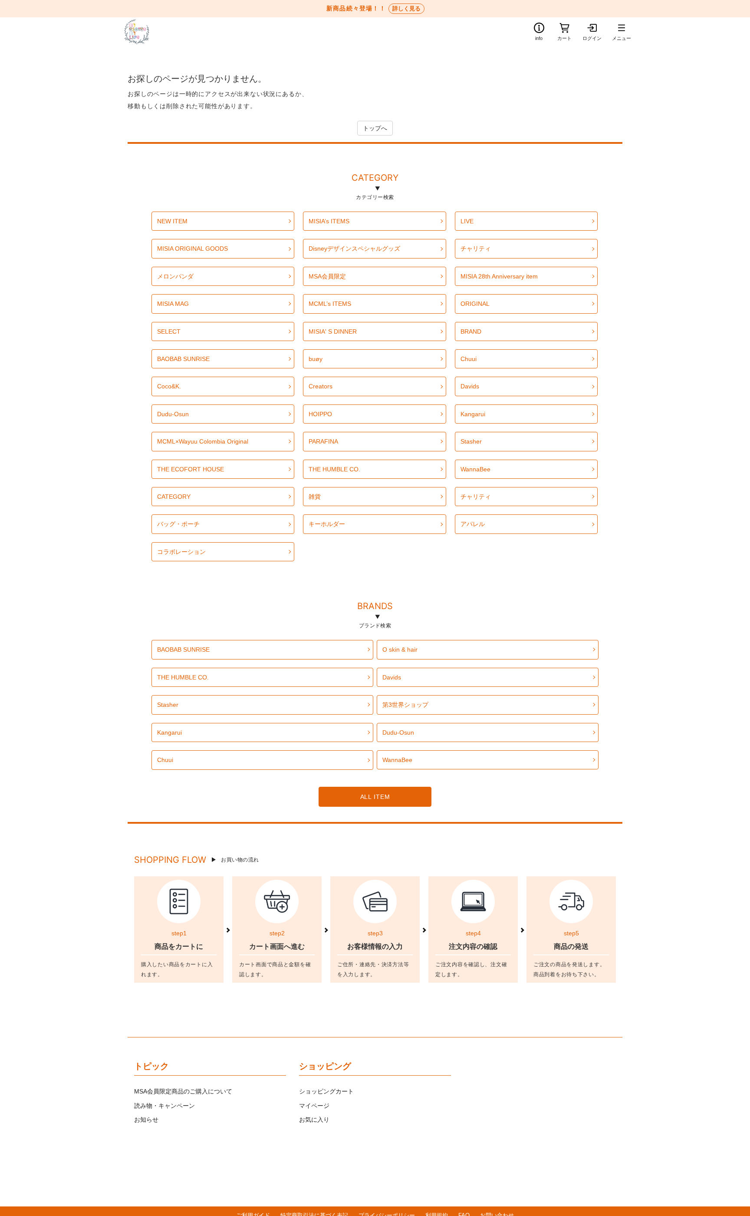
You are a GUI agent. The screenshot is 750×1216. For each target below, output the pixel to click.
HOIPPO (320, 414)
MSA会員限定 (327, 276)
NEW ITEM (172, 221)
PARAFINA (323, 441)
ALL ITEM (375, 796)
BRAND (471, 331)
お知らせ (146, 1119)
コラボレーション (181, 551)
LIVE (467, 221)
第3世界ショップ (405, 704)
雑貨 (315, 496)
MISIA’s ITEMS (329, 221)
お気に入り (314, 1119)
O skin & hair (400, 649)
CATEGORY (375, 179)
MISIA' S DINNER (333, 331)
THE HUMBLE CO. (334, 469)
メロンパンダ (175, 276)
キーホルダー (327, 523)
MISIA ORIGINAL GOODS (192, 248)
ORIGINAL (475, 303)
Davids (470, 386)
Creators (320, 386)
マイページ (314, 1105)
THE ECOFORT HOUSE (190, 469)
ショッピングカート (326, 1091)
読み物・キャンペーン (164, 1105)
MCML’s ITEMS (330, 303)
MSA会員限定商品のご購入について (183, 1091)
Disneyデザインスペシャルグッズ (354, 248)
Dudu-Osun (173, 414)
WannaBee (475, 469)
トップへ (375, 128)
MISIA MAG (173, 303)
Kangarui (473, 414)
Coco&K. (169, 386)
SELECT (169, 331)
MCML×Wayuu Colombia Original (202, 441)
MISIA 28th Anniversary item (499, 276)
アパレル (473, 523)
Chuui (469, 358)
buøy (315, 358)
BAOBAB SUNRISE (183, 358)
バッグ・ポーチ (178, 523)
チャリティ (476, 248)
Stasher (471, 441)
